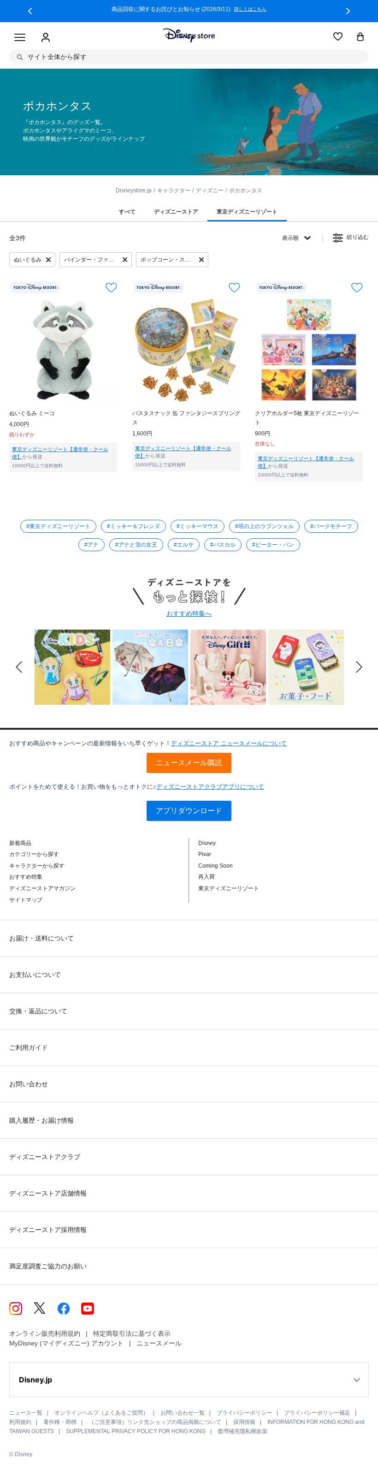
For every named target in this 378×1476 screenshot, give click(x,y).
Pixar (204, 854)
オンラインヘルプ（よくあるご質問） (101, 1413)
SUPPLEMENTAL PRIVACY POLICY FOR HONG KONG (136, 1431)
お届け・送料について (41, 938)
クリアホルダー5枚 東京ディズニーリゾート (307, 418)
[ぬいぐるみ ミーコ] (63, 350)
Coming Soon (215, 866)
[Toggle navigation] (20, 38)
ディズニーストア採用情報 (48, 1229)
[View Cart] (360, 37)
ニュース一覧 (25, 1413)
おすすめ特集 (25, 877)
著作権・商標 (60, 1422)
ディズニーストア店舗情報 (48, 1193)
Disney (207, 843)
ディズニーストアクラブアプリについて (210, 786)
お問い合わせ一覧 (182, 1413)
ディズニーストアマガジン (42, 888)
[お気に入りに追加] (111, 287)
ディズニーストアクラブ (44, 1157)
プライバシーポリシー (244, 1413)
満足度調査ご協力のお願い (48, 1266)
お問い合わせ (28, 1084)
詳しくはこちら (166, 9)
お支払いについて (35, 974)
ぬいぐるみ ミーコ (32, 413)
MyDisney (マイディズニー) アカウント (66, 1343)
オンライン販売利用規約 (44, 1333)
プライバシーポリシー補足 (317, 1413)
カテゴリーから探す (34, 854)
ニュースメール (159, 1343)
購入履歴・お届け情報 (41, 1120)
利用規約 (20, 1422)
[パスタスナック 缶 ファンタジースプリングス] (186, 350)
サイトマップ (25, 900)
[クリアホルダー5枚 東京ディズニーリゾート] (309, 350)
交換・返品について (38, 1011)
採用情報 (244, 1422)
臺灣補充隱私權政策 (242, 1431)
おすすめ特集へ (189, 613)
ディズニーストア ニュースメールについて (229, 743)
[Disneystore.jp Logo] (189, 35)
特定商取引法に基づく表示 (132, 1333)
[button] (30, 11)
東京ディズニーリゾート (228, 888)
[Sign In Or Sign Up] (45, 38)
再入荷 (206, 877)
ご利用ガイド (28, 1047)
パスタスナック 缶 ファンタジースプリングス (186, 418)
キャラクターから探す (37, 866)
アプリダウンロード (189, 811)
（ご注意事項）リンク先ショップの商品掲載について (155, 1422)
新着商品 (20, 843)
